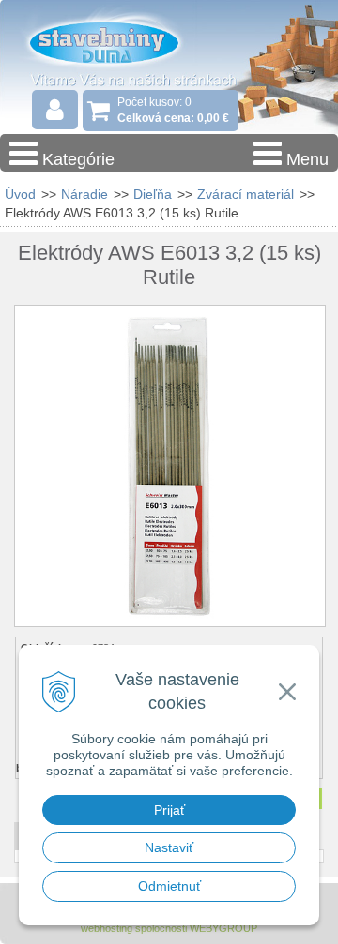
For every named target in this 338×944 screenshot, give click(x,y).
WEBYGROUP (223, 928)
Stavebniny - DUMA (121, 41)
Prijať (169, 809)
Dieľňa (152, 194)
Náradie (84, 194)
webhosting (106, 928)
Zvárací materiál (245, 194)
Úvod (20, 194)
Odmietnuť (169, 885)
